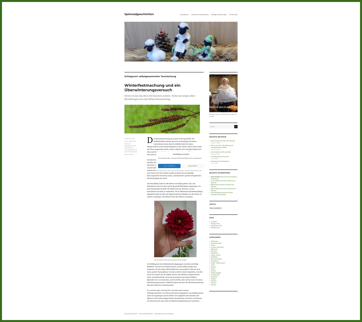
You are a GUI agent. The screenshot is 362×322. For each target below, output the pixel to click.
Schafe (213, 265)
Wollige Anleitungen (219, 14)
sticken (213, 269)
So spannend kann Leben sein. (220, 156)
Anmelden (214, 222)
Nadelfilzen (214, 257)
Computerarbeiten (216, 243)
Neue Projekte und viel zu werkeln (221, 152)
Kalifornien (214, 249)
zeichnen (213, 281)
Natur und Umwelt (130, 141)
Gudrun (213, 188)
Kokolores (214, 251)
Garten (213, 245)
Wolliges (213, 279)
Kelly (212, 185)
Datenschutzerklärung (200, 14)
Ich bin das (233, 14)
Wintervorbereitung (130, 151)
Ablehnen (192, 166)
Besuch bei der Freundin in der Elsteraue (223, 141)
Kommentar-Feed (216, 226)
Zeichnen (214, 283)
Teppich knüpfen (216, 273)
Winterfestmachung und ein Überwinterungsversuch (152, 87)
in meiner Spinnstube (217, 247)
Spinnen (213, 267)
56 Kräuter (127, 144)
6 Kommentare (129, 154)
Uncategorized (215, 275)
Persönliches (215, 261)
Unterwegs (214, 277)
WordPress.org (215, 227)
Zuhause (213, 285)
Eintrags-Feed (215, 224)
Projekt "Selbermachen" (218, 263)
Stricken (213, 271)
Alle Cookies (169, 166)
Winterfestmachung (130, 149)
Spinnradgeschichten (139, 14)
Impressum (184, 14)
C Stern (213, 181)
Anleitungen (214, 241)
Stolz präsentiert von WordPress (164, 314)
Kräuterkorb (214, 253)
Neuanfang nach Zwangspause (220, 161)
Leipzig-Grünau (215, 255)
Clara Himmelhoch (216, 192)
